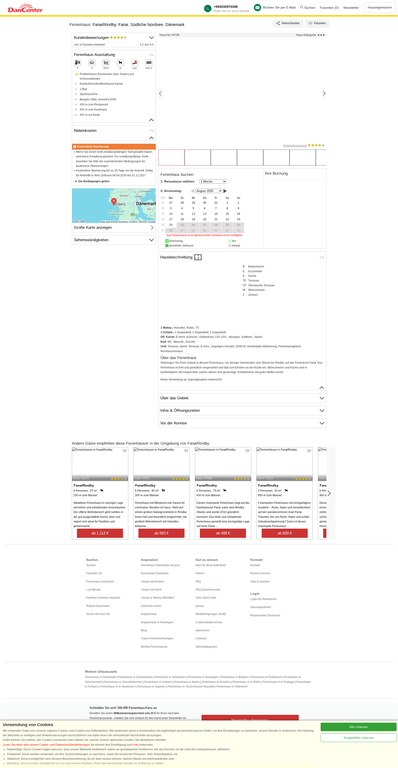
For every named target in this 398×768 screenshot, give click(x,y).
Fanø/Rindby (104, 24)
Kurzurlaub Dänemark (155, 573)
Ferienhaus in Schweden (169, 677)
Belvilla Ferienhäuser (154, 646)
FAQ (198, 581)
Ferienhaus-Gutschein (100, 581)
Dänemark (174, 24)
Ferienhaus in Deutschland (135, 677)
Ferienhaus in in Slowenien (118, 686)
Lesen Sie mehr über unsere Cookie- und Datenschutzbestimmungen (46, 744)
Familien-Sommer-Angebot (103, 597)
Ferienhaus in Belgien (234, 677)
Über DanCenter (206, 597)
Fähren (200, 573)
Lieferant (201, 638)
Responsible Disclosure (265, 615)
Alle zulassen (359, 727)
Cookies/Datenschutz (209, 622)
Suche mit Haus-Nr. (98, 614)
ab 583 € (161, 533)
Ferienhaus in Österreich (232, 686)
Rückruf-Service (260, 573)
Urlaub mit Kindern (152, 581)
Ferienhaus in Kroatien (216, 682)
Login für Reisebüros (263, 599)
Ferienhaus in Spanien (151, 686)
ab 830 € (285, 533)
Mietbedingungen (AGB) (211, 614)
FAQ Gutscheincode (208, 589)
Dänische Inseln (151, 606)
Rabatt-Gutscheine (98, 606)
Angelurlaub (148, 614)
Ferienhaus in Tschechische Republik (191, 686)
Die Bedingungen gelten (93, 181)
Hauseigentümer (380, 7)
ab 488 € (223, 533)
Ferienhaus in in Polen (246, 682)
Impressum (202, 630)
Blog (144, 630)
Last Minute (93, 589)
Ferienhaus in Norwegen (203, 677)
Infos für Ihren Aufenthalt (211, 565)
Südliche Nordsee (146, 24)
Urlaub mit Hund (151, 589)
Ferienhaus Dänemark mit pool (160, 565)
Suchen (309, 7)
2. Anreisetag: (171, 191)
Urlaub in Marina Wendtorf (157, 597)
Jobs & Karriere (260, 581)
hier (136, 744)
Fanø (123, 24)
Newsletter (351, 7)
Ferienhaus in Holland (158, 682)
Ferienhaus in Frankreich (266, 677)
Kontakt (255, 565)
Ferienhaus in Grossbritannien (123, 682)
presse (200, 606)
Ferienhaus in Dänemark (100, 677)
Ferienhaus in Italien (187, 682)
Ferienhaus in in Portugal (278, 682)
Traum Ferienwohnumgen (157, 638)
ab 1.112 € (99, 533)
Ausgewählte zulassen (359, 737)
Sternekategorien (206, 646)
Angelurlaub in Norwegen (157, 622)
